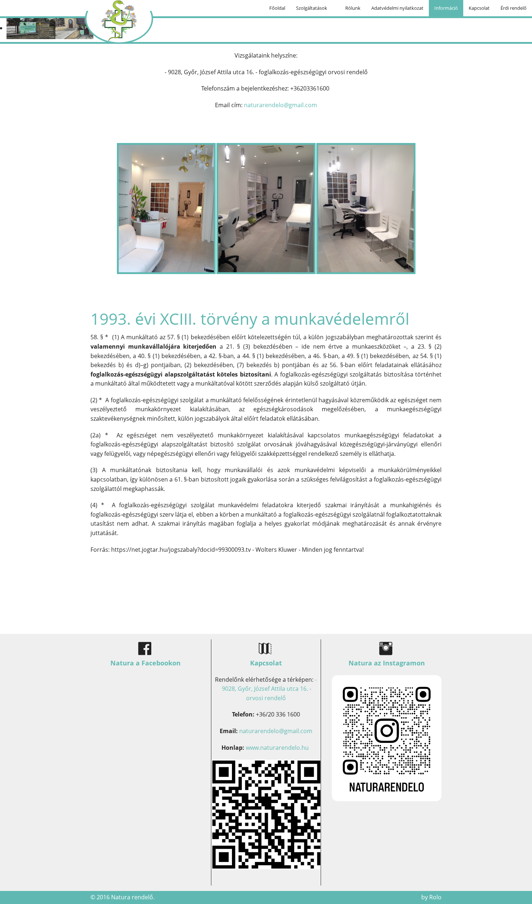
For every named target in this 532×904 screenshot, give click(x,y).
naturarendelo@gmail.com (280, 105)
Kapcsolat (479, 8)
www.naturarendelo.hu (277, 748)
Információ (446, 8)
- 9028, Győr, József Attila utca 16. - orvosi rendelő (268, 689)
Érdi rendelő (514, 8)
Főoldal (277, 8)
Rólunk (352, 8)
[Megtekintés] (387, 737)
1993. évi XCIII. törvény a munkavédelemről (249, 318)
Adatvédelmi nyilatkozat (397, 8)
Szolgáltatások (311, 8)
